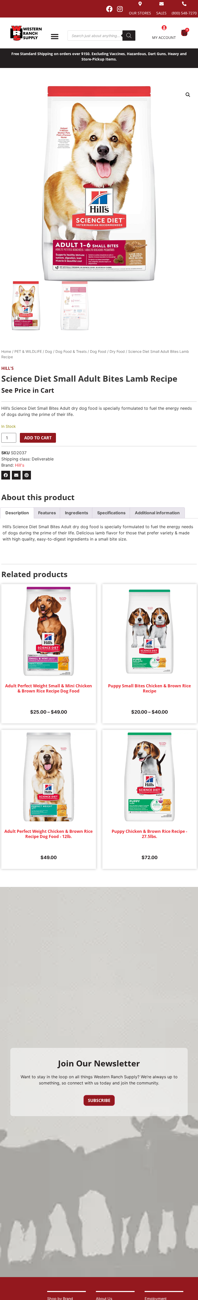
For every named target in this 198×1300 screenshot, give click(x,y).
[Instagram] (120, 9)
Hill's (7, 368)
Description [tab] (17, 512)
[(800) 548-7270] (184, 4)
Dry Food (117, 351)
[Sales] (161, 4)
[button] (188, 94)
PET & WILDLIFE (28, 351)
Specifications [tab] (111, 512)
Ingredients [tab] (76, 512)
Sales (161, 13)
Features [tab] (47, 512)
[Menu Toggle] (55, 36)
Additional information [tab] (157, 512)
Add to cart (38, 438)
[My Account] (164, 27)
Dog (48, 351)
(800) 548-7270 (184, 13)
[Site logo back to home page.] (26, 33)
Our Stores (140, 13)
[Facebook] (109, 9)
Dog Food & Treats (71, 351)
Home (6, 351)
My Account (164, 37)
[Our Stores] (140, 4)
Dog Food (98, 351)
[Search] (128, 35)
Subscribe (99, 1100)
